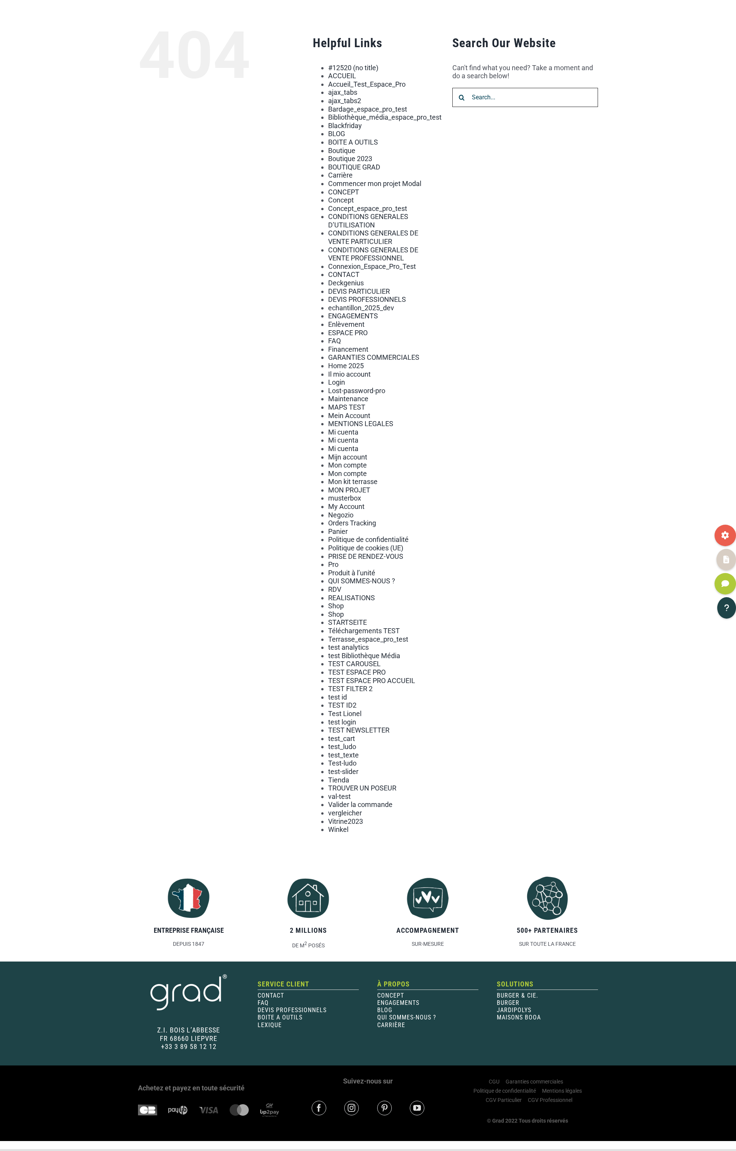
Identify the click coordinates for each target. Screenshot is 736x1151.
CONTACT (344, 274)
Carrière (340, 175)
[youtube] (417, 1108)
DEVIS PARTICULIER (359, 291)
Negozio (340, 515)
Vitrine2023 (345, 821)
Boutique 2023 (350, 159)
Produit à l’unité (351, 573)
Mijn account (347, 457)
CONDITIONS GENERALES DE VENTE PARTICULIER (373, 237)
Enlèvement (346, 324)
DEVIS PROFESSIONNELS (367, 299)
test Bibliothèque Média (364, 656)
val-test (339, 796)
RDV (334, 589)
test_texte (343, 755)
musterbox (344, 498)
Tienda (338, 780)
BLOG (336, 134)
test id (337, 697)
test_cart (341, 738)
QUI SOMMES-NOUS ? (361, 581)
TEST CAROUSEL (354, 664)
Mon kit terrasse (353, 482)
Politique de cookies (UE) (365, 548)
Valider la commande (360, 804)
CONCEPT (343, 192)
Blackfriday (345, 126)
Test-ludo (342, 763)
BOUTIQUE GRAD (354, 167)
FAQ (334, 341)
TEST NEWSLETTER (358, 730)
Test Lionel (344, 714)
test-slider (343, 771)
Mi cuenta (343, 432)
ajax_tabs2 (344, 101)
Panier (338, 531)
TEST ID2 (342, 705)
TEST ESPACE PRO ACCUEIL (371, 681)
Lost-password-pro (356, 391)
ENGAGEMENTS (353, 316)
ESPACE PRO (348, 333)
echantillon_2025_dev (361, 308)
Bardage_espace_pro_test (367, 109)
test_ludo (342, 747)
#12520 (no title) (353, 68)
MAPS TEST (346, 407)
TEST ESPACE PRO (357, 672)
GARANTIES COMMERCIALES (373, 357)
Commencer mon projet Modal (374, 183)
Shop (336, 606)
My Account (346, 506)
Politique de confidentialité (368, 539)
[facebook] (319, 1108)
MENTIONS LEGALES (360, 424)
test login (342, 722)
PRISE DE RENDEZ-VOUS (365, 556)
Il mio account (349, 374)
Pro (333, 564)
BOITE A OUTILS (353, 142)
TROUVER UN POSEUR (362, 788)
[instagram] (351, 1108)
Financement (348, 349)
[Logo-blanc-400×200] (188, 976)
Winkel (338, 829)
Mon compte (347, 465)
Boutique (341, 151)
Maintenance (348, 399)
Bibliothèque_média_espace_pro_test (385, 117)
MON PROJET (349, 490)
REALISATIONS (351, 598)
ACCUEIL (342, 76)
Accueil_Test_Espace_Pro (367, 84)
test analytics (348, 647)
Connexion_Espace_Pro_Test (372, 266)
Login (336, 382)
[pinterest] (384, 1108)
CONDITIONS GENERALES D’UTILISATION (368, 220)
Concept (341, 200)
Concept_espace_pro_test (367, 208)
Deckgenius (346, 283)
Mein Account (349, 416)
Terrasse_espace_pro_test (368, 639)
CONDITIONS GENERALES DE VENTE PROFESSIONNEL (373, 254)
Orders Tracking (352, 523)
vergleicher (345, 813)
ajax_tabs (342, 92)
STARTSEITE (347, 622)
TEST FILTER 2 (350, 689)
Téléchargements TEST (364, 631)
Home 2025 (346, 366)
